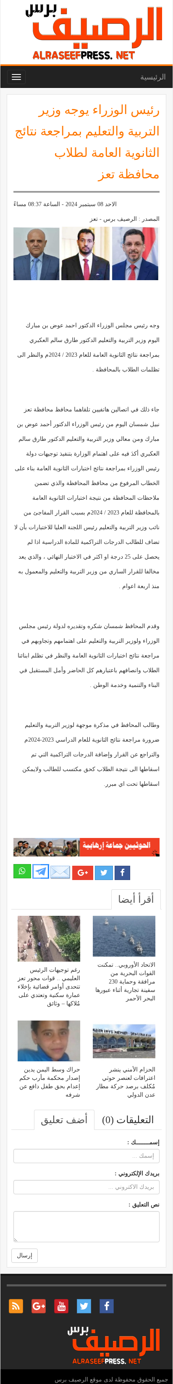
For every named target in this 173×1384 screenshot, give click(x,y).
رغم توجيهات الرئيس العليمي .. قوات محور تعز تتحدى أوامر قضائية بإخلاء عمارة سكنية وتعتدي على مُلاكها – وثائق (49, 987)
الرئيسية (153, 77)
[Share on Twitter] (104, 873)
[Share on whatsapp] (22, 871)
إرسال (24, 1255)
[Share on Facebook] (122, 873)
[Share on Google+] (82, 873)
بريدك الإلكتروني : (137, 1173)
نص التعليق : (144, 1204)
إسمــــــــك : (143, 1142)
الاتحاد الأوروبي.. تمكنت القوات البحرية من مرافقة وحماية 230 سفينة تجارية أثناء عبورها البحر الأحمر (125, 982)
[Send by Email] (60, 872)
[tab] (136, 899)
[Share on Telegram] (40, 871)
